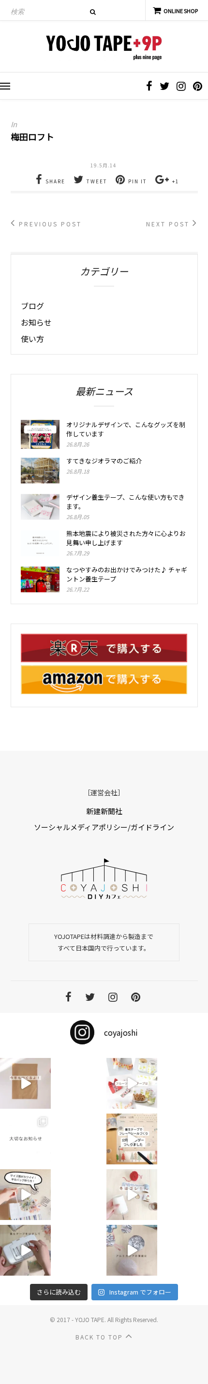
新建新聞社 (104, 811)
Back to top (100, 1337)
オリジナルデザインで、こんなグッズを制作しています (125, 429)
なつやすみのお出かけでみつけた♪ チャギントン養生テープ (126, 574)
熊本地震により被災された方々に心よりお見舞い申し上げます (126, 538)
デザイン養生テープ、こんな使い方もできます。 (125, 501)
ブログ (32, 306)
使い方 (32, 338)
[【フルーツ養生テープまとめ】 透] (131, 1083)
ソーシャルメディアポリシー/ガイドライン (104, 827)
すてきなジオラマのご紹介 (104, 460)
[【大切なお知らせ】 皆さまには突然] (25, 1139)
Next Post (169, 224)
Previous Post (49, 224)
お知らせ (36, 322)
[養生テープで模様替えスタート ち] (25, 1250)
